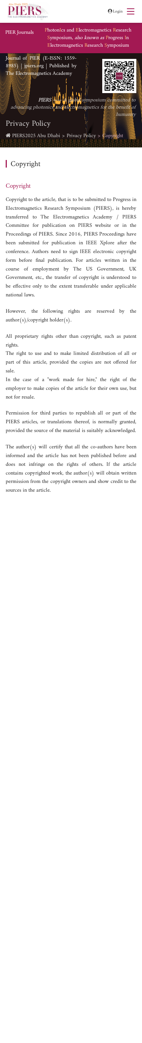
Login (118, 11)
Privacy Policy (81, 136)
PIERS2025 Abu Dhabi (36, 136)
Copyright (112, 136)
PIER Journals (19, 32)
